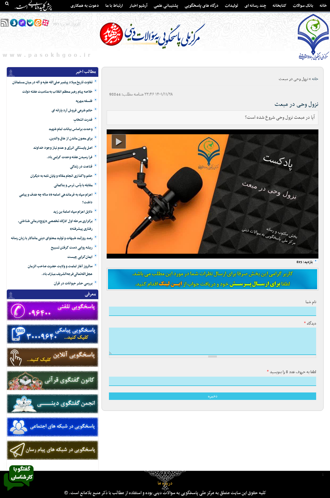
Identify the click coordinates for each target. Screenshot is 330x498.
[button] (119, 141)
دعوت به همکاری (85, 5)
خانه (323, 5)
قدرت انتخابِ (82, 120)
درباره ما (165, 483)
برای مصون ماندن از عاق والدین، (70, 139)
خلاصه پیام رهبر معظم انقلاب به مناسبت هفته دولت (57, 92)
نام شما (311, 302)
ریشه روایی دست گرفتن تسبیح (71, 248)
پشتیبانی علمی (166, 5)
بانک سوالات (303, 5)
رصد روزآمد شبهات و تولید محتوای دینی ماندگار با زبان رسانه (51, 238)
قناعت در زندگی (81, 167)
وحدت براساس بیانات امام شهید (70, 129)
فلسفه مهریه (84, 101)
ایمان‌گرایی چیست (79, 257)
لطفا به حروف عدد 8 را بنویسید (291, 372)
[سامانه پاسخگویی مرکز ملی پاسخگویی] (18, 492)
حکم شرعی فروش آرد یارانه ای (72, 110)
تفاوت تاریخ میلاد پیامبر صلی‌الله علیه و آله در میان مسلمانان (52, 82)
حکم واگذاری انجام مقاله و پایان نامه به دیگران (61, 176)
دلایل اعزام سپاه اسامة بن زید (72, 212)
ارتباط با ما (114, 5)
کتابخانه (279, 5)
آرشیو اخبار (138, 5)
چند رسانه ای (255, 5)
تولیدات (231, 5)
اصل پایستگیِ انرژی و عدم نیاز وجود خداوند (62, 148)
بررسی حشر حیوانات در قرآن (73, 283)
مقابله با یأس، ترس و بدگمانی (73, 185)
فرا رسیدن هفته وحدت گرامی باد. (69, 157)
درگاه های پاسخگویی (201, 5)
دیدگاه (310, 323)
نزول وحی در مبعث (296, 104)
